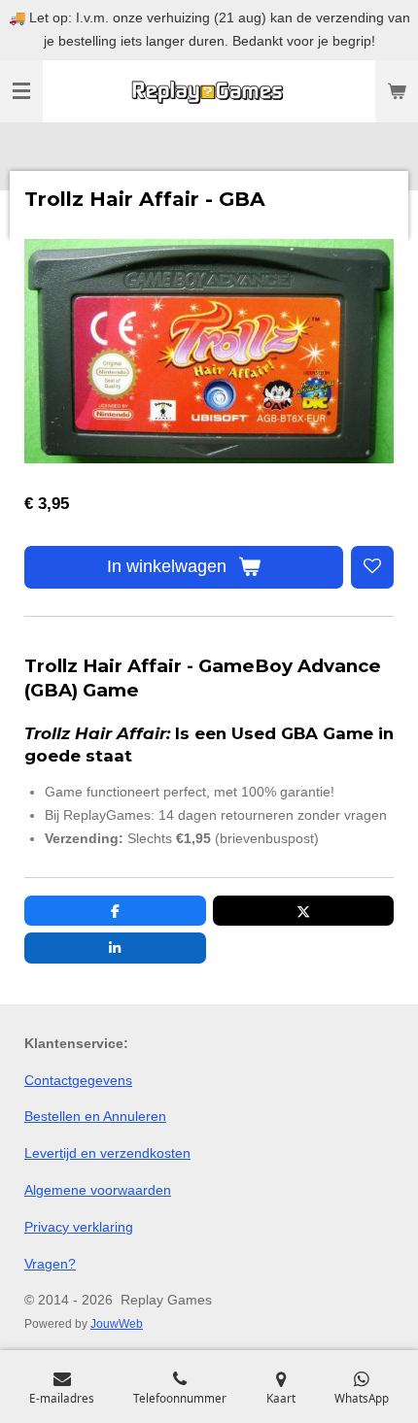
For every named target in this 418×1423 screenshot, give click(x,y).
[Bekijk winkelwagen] (396, 91)
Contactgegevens (78, 1080)
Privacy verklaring (78, 1227)
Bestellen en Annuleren (95, 1116)
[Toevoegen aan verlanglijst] (372, 567)
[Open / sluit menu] (21, 91)
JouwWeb (116, 1323)
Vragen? (50, 1263)
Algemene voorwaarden (97, 1190)
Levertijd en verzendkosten (107, 1153)
